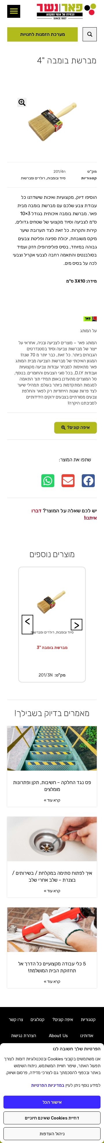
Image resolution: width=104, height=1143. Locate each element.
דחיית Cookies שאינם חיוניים (52, 1118)
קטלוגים (37, 1019)
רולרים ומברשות (33, 178)
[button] (13, 11)
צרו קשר (16, 1019)
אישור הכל (52, 1102)
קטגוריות (88, 1019)
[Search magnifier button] (89, 34)
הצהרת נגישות (23, 1035)
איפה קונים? (62, 1019)
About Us (58, 1035)
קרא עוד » (52, 800)
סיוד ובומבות (56, 178)
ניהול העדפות (52, 1133)
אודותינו (86, 1035)
